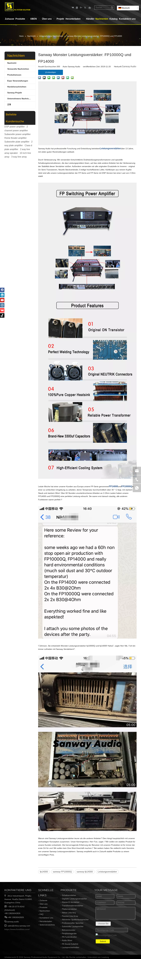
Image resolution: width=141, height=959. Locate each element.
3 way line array (19, 157)
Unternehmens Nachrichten (20, 98)
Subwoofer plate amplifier (16, 142)
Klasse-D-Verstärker (70, 902)
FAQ (41, 914)
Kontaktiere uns (46, 918)
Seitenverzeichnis (47, 925)
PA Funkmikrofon (69, 937)
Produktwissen (14, 75)
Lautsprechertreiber (70, 947)
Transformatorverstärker (72, 905)
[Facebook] (89, 7)
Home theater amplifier (15, 138)
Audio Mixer (67, 940)
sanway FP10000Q (62, 872)
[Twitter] (85, 7)
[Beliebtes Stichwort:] (112, 8)
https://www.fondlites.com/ (17, 929)
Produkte (43, 907)
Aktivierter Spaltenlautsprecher (75, 919)
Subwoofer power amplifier (17, 134)
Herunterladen (46, 921)
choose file (103, 923)
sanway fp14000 (85, 872)
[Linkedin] (77, 7)
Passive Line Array (70, 916)
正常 (9, 104)
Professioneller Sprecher (72, 923)
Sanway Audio (129, 66)
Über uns (44, 904)
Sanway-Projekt (14, 93)
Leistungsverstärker (107, 872)
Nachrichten (45, 911)
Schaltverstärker (69, 895)
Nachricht (11, 63)
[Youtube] (2, 300)
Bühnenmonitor (68, 930)
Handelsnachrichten (16, 87)
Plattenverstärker (69, 909)
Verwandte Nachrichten (18, 69)
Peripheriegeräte (69, 933)
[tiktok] (2, 315)
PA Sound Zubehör (70, 944)
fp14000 (44, 872)
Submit (103, 941)
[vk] (72, 7)
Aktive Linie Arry (69, 913)
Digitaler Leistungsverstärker (74, 899)
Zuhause (43, 900)
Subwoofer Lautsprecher (72, 926)
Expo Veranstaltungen (17, 81)
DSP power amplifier (14, 126)
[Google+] (81, 7)
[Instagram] (2, 305)
